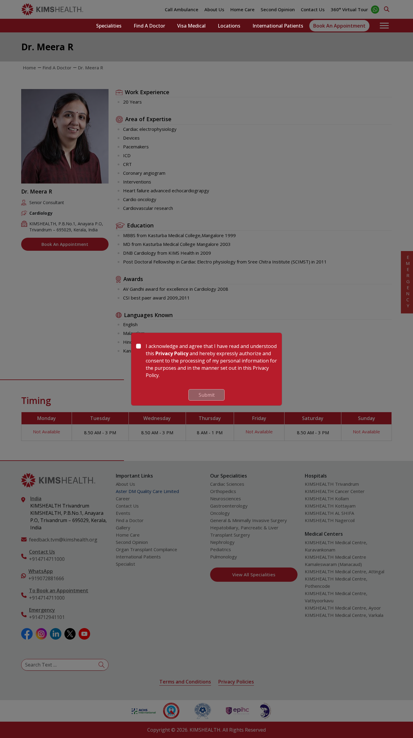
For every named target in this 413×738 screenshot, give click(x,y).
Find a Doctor (149, 25)
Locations (229, 25)
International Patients (277, 25)
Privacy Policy (171, 353)
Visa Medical (191, 25)
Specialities (109, 25)
